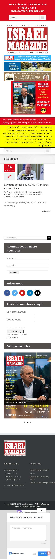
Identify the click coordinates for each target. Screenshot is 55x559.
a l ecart (31, 192)
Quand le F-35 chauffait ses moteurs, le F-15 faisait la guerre (13, 475)
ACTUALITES (8, 194)
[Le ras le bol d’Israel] (27, 385)
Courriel (11, 265)
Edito (27, 194)
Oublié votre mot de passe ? (17, 335)
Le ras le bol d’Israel (16, 402)
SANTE (40, 194)
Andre (9, 192)
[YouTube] (22, 293)
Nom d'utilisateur (16, 312)
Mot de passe (14, 320)
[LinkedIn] (30, 293)
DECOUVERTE (19, 194)
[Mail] (37, 293)
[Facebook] (7, 293)
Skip (34, 553)
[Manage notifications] (49, 553)
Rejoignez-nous (12, 337)
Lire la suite (45, 211)
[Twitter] (15, 293)
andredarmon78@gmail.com (27, 10)
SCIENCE (7, 197)
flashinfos (33, 194)
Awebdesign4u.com (32, 506)
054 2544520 (43, 476)
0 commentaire (18, 197)
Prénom (11, 258)
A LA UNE (37, 192)
